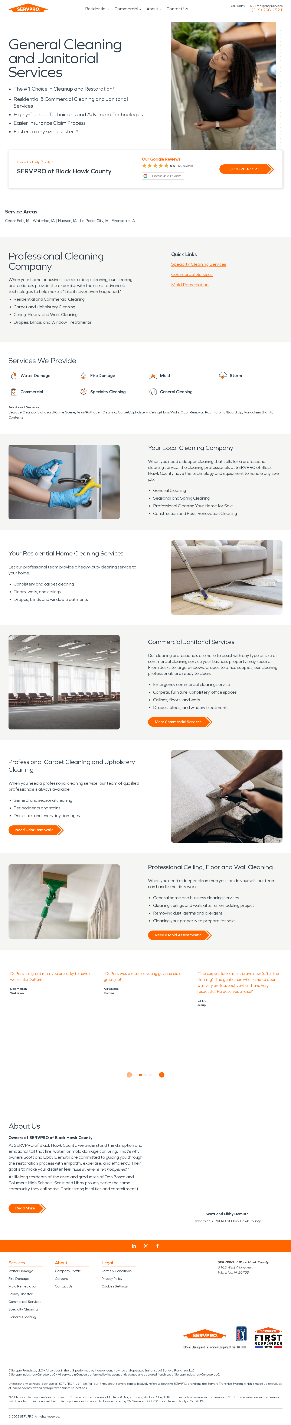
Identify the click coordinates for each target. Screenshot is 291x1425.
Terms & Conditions (116, 1271)
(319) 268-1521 (267, 10)
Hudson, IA (67, 220)
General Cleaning (22, 1317)
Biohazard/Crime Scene (56, 412)
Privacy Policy (112, 1279)
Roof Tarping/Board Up (223, 412)
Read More (25, 1208)
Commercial (126, 9)
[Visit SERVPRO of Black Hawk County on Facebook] (157, 1246)
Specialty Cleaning (23, 1309)
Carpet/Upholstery (133, 412)
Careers (61, 1279)
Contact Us (177, 8)
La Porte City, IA (94, 220)
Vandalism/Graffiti (258, 412)
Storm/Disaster (21, 1294)
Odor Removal (192, 412)
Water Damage (21, 1271)
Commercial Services (192, 274)
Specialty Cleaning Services (198, 264)
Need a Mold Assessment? (178, 935)
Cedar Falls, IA (17, 220)
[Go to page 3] (150, 1075)
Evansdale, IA (123, 220)
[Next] (162, 1075)
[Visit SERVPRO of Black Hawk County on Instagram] (146, 1246)
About (152, 9)
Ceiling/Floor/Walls (164, 412)
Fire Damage (19, 1279)
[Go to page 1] (140, 1075)
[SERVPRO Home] (28, 7)
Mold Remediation (190, 284)
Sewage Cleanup (22, 412)
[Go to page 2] (145, 1075)
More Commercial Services (178, 721)
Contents (16, 417)
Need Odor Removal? (34, 830)
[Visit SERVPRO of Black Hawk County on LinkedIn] (134, 1246)
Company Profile (68, 1271)
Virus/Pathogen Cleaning (96, 412)
